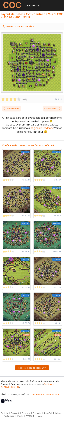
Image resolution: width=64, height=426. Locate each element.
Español (48, 413)
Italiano (58, 413)
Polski (20, 415)
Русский (15, 413)
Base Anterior (13, 108)
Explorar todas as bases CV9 (32, 367)
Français (37, 413)
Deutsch (26, 413)
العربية (40, 415)
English (4, 413)
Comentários (38, 394)
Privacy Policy (52, 394)
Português (9, 415)
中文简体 (30, 415)
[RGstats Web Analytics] (7, 401)
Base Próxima (50, 108)
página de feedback (41, 128)
